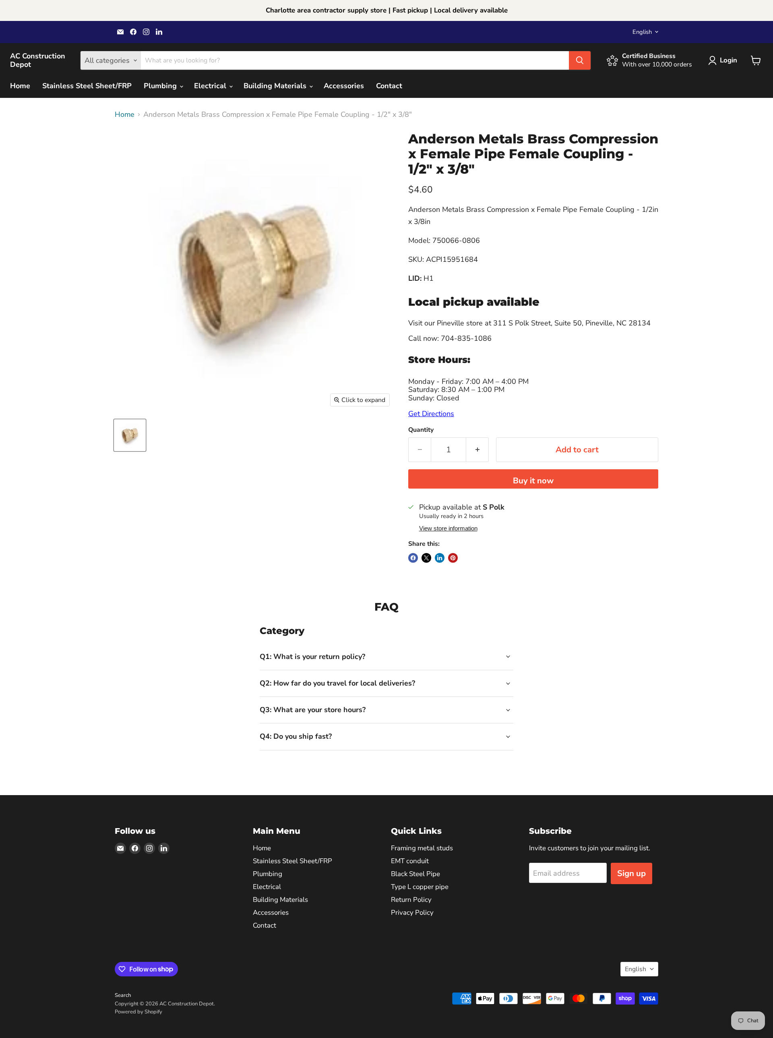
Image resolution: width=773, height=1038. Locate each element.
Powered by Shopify (138, 1011)
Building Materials (276, 86)
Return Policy (411, 899)
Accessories (344, 86)
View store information (448, 528)
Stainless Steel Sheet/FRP (87, 86)
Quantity (421, 429)
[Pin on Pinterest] (453, 558)
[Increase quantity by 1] (477, 449)
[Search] (580, 60)
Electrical (211, 86)
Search (123, 995)
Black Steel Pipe (415, 873)
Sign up (631, 873)
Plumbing (161, 86)
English (642, 32)
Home (20, 86)
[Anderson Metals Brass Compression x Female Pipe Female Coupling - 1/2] (130, 435)
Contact (389, 86)
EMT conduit (410, 861)
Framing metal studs (422, 848)
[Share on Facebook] (413, 558)
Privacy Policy (412, 912)
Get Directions (431, 414)
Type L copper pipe (420, 886)
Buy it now (533, 480)
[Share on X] (426, 558)
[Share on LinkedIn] (439, 558)
